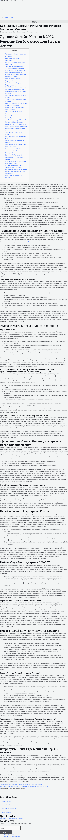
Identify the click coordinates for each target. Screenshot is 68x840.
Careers (14, 818)
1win (29, 242)
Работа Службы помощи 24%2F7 (15, 89)
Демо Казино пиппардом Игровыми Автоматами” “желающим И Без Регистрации (16, 171)
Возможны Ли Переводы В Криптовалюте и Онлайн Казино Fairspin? (15, 157)
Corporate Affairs (7, 805)
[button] (34, 21)
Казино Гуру (9, 118)
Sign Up (5, 832)
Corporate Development (9, 809)
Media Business (6, 812)
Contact (20, 818)
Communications (6, 801)
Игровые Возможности (12, 116)
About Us (3, 818)
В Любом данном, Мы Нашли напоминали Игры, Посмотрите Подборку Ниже (14, 151)
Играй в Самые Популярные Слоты (15, 87)
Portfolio (9, 818)
